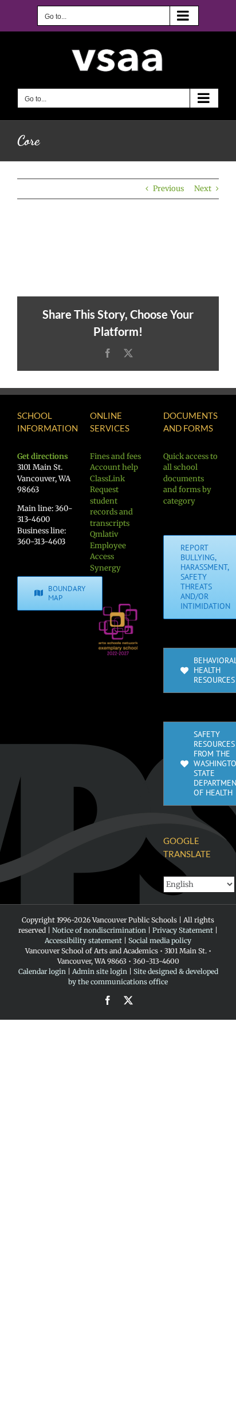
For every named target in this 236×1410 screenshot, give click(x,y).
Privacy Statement (182, 930)
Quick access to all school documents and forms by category (190, 478)
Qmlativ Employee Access (108, 545)
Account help (114, 467)
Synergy (105, 568)
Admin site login (99, 971)
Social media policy (159, 940)
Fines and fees (115, 456)
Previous (168, 188)
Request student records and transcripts (111, 506)
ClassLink (107, 479)
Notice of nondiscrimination (99, 930)
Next (202, 188)
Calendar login (42, 971)
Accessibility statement (83, 940)
